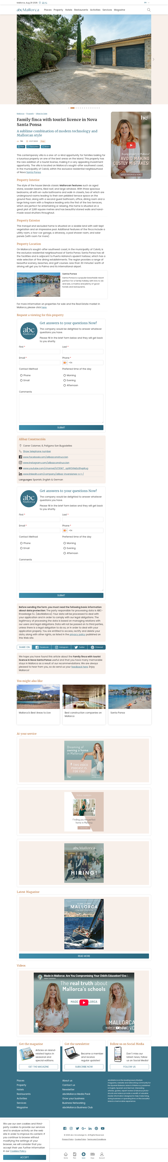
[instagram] (71, 1128)
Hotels (68, 9)
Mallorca (20, 113)
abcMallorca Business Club (77, 1107)
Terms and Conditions (96, 1139)
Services (107, 9)
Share (47, 146)
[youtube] (103, 1128)
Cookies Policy (18, 1151)
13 (97, 108)
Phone (66, 357)
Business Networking (73, 1103)
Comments (25, 391)
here (44, 307)
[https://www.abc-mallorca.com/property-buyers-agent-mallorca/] (84, 811)
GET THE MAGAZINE (38, 1066)
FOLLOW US (129, 1066)
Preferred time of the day (76, 368)
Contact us (68, 1085)
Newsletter (68, 1089)
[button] (64, 362)
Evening (71, 380)
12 (95, 108)
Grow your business (73, 1098)
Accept (24, 1157)
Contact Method (28, 368)
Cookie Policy (80, 1139)
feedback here (79, 666)
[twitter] (77, 1128)
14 (99, 108)
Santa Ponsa (33, 172)
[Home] (28, 9)
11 (93, 108)
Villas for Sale (41, 113)
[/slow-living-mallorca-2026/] (84, 924)
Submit (61, 427)
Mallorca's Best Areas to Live (35, 712)
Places (48, 9)
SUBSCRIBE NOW (84, 1066)
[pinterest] (96, 1128)
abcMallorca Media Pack (76, 1094)
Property (58, 9)
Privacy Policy (68, 1139)
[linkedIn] (90, 1128)
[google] (84, 1128)
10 (91, 108)
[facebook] (65, 1128)
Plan (22, 146)
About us (67, 1080)
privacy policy (77, 634)
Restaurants (81, 9)
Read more (84, 956)
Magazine (119, 9)
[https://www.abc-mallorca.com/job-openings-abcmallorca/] (84, 863)
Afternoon (72, 385)
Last (65, 346)
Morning (71, 375)
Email (23, 357)
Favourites (34, 146)
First (22, 346)
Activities (95, 9)
